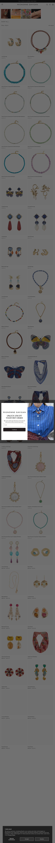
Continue (14, 429)
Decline (42, 839)
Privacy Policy (11, 835)
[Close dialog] (52, 404)
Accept (27, 839)
